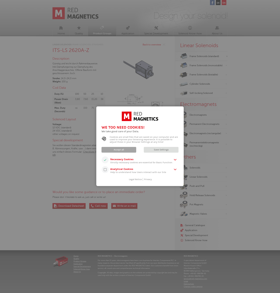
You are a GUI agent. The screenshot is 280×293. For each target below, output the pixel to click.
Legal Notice (135, 179)
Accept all (119, 149)
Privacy (148, 179)
